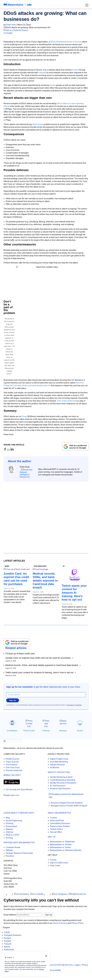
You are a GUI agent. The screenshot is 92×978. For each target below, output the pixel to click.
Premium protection (14, 770)
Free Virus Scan (13, 767)
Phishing (9, 823)
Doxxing (9, 838)
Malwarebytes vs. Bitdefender (62, 842)
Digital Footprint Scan (59, 759)
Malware (9, 829)
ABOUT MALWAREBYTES (59, 813)
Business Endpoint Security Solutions (67, 803)
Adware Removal (57, 765)
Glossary (63, 731)
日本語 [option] (7, 932)
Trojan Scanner (12, 762)
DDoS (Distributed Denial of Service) (66, 42)
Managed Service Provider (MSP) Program (69, 806)
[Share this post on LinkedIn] (12, 450)
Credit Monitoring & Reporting (62, 780)
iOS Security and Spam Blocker (19, 790)
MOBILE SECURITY (12, 775)
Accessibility (55, 970)
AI (63, 566)
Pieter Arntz (11, 25)
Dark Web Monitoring (59, 762)
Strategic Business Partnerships (19, 853)
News (7, 566)
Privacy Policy (78, 705)
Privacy (85, 965)
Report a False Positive (60, 826)
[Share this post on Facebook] (5, 450)
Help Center (55, 866)
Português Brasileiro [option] (12, 935)
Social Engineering (14, 821)
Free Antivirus (11, 765)
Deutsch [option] (7, 938)
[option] (12, 932)
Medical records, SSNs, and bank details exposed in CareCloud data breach (45, 580)
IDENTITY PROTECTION (59, 772)
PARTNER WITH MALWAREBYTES (19, 843)
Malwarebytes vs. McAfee (61, 844)
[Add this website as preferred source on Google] (46, 31)
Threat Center (29, 731)
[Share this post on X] (9, 450)
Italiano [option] (7, 947)
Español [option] (7, 941)
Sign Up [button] (12, 700)
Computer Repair (13, 847)
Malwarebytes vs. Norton (60, 847)
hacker (53, 85)
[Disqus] (46, 515)
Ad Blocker (54, 767)
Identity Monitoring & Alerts (61, 777)
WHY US (52, 837)
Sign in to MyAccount (59, 863)
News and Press (57, 821)
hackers (75, 70)
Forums (53, 860)
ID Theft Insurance (58, 786)
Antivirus (9, 832)
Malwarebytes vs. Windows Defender (65, 850)
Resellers (10, 856)
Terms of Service (70, 705)
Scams (80, 731)
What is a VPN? (12, 835)
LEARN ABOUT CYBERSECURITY (19, 813)
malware (42, 73)
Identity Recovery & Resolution (63, 783)
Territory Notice (56, 829)
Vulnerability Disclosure (60, 823)
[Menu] (86, 5)
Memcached (38, 124)
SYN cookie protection (66, 401)
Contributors (12, 731)
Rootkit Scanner (12, 759)
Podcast (46, 731)
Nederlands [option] (9, 950)
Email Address (10, 915)
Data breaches (40, 566)
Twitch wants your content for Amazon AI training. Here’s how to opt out (74, 592)
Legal (77, 965)
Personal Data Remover (60, 789)
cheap (24, 416)
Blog (8, 818)
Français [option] (7, 944)
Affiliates (9, 850)
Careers (53, 818)
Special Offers (56, 832)
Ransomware (11, 826)
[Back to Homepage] (18, 6)
